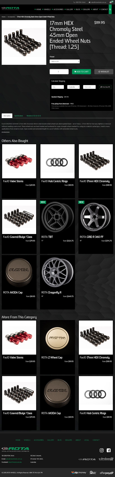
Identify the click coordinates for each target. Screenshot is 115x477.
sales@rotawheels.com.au (98, 2)
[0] (111, 2)
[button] (103, 71)
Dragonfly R (51, 292)
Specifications (18, 116)
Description (7, 116)
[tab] (7, 115)
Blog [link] (60, 440)
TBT (47, 236)
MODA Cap (12, 292)
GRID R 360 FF (91, 236)
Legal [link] (86, 440)
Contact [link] (96, 440)
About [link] (78, 440)
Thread (52, 57)
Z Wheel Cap (51, 357)
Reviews (29, 116)
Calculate (106, 87)
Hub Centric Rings (54, 181)
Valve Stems (13, 181)
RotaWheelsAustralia (15, 462)
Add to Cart (82, 71)
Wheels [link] (27, 440)
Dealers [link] (68, 440)
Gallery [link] (50, 440)
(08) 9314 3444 (80, 2)
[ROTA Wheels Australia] (10, 8)
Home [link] (18, 440)
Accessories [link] (39, 440)
